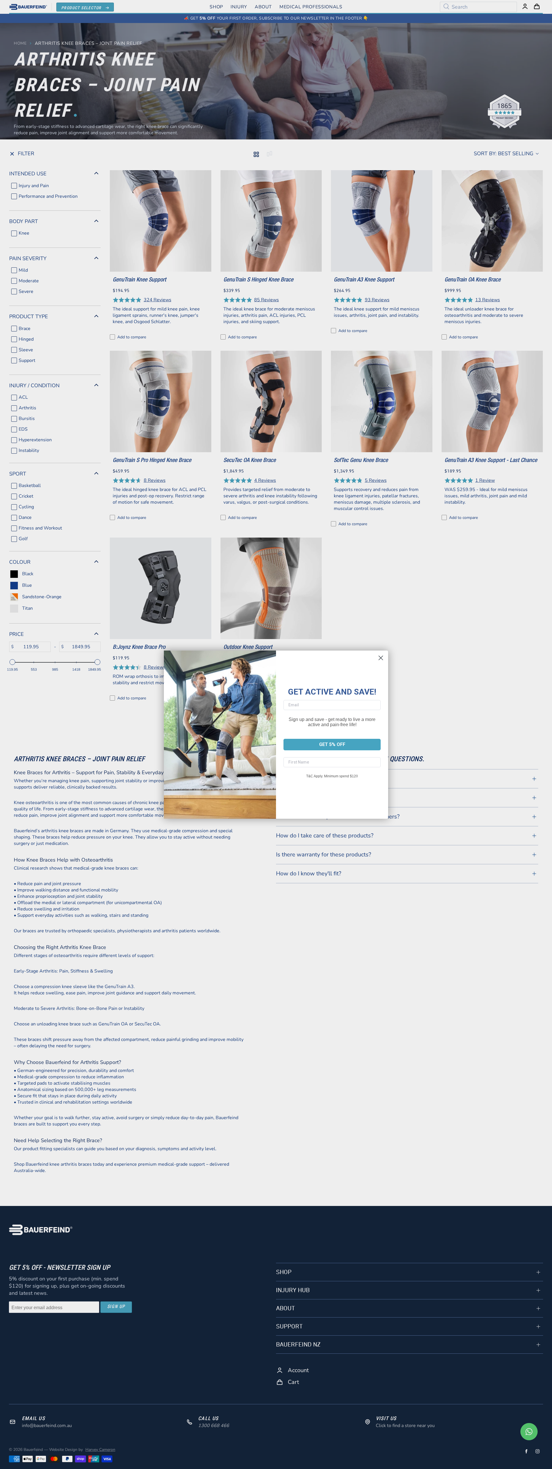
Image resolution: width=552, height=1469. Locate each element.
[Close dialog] (381, 658)
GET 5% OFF (332, 744)
